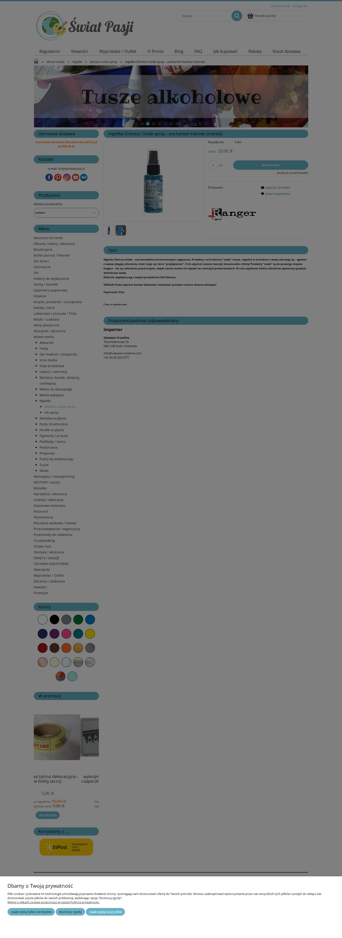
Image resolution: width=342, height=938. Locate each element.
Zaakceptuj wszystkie (105, 912)
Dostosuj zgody (70, 912)
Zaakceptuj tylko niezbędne (31, 912)
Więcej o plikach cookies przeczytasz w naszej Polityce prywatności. (53, 902)
